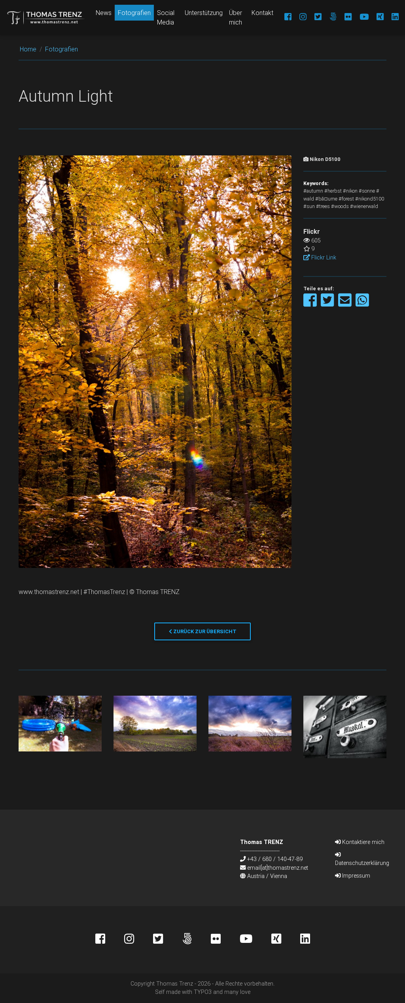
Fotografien (134, 13)
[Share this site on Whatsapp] (362, 304)
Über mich (235, 17)
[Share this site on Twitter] (328, 304)
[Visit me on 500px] (329, 17)
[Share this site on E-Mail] (345, 304)
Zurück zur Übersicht (204, 631)
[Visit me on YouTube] (360, 17)
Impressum (355, 875)
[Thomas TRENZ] (46, 17)
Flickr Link (323, 257)
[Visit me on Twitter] (314, 17)
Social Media (165, 17)
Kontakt (262, 13)
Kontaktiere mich (362, 842)
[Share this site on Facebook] (310, 304)
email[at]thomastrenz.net (277, 867)
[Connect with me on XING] (376, 17)
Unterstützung (204, 13)
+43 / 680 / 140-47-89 (275, 859)
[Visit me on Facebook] (283, 17)
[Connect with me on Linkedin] (391, 17)
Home (28, 49)
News (104, 13)
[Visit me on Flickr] (344, 17)
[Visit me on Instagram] (299, 17)
